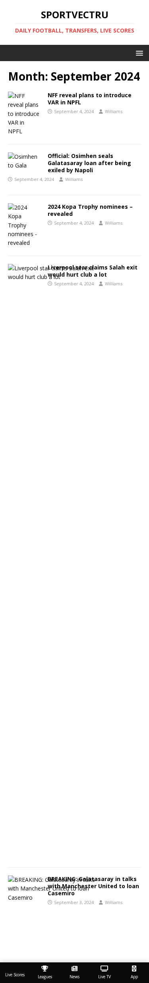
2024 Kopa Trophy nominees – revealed (90, 210)
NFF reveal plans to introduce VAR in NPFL (90, 98)
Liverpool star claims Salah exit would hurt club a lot (92, 271)
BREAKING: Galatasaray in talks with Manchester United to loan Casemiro (93, 886)
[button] (138, 52)
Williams (113, 111)
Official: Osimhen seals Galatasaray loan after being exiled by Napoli (89, 163)
